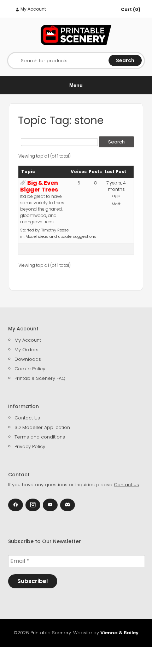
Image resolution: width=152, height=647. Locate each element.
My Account (32, 9)
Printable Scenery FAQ (39, 378)
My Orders (26, 349)
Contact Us (27, 417)
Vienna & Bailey (119, 632)
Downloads (27, 359)
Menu (76, 85)
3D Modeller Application (42, 427)
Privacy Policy (29, 446)
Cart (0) (130, 9)
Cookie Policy (29, 368)
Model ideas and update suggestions (61, 236)
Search (125, 60)
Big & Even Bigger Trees (39, 186)
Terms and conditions (39, 437)
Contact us (126, 484)
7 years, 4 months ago (116, 189)
